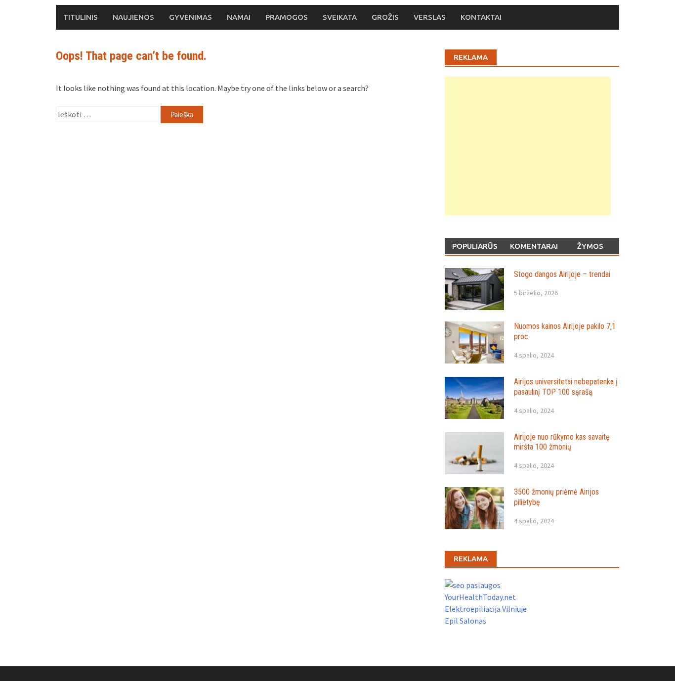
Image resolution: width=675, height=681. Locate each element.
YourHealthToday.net (480, 597)
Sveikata (340, 17)
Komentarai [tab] (534, 246)
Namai (239, 17)
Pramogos (286, 17)
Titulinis (80, 17)
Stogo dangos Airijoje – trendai (562, 274)
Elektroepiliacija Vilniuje (486, 609)
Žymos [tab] (590, 246)
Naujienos (133, 17)
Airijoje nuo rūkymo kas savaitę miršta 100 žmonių (562, 442)
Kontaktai (481, 17)
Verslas (430, 17)
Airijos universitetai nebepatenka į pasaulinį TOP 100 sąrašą (566, 387)
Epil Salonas (465, 621)
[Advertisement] (528, 146)
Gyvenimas (190, 17)
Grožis (385, 17)
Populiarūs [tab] (475, 246)
